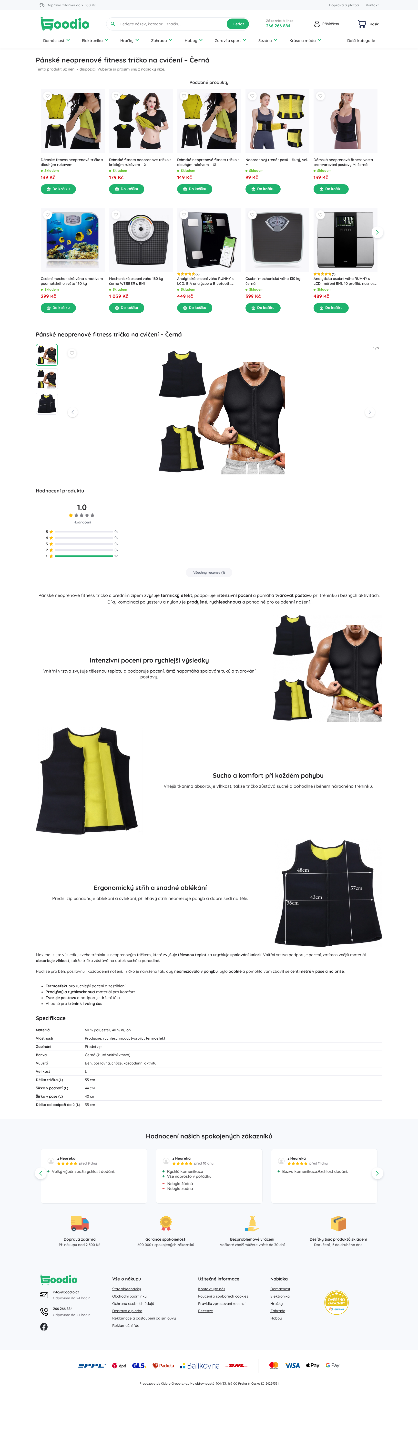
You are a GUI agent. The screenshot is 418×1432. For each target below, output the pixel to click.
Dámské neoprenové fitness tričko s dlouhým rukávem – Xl (208, 162)
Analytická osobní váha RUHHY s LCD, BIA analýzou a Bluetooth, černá (205, 281)
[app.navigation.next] (377, 113)
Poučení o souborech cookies (223, 1296)
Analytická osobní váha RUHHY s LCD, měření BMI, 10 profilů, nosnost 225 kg (345, 281)
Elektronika (92, 40)
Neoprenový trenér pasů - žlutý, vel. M (276, 162)
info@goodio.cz (66, 1292)
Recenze (205, 1311)
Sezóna (265, 40)
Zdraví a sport (228, 40)
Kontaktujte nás (211, 1289)
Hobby (191, 40)
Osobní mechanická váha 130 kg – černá (274, 281)
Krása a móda (302, 40)
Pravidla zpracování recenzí (221, 1303)
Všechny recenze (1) (209, 572)
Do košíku (61, 189)
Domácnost (53, 40)
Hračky (126, 40)
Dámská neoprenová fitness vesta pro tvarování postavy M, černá (343, 162)
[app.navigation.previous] (41, 113)
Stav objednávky (126, 1289)
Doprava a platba (344, 5)
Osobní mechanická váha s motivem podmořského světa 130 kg (72, 281)
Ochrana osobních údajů (133, 1303)
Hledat (238, 23)
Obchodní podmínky (129, 1296)
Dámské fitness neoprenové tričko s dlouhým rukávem (72, 162)
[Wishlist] (47, 96)
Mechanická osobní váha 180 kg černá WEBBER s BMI (136, 281)
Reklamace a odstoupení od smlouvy (144, 1318)
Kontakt (372, 5)
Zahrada (159, 40)
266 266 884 (278, 26)
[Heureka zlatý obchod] (336, 1302)
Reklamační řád (125, 1325)
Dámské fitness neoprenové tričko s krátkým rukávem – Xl (140, 162)
